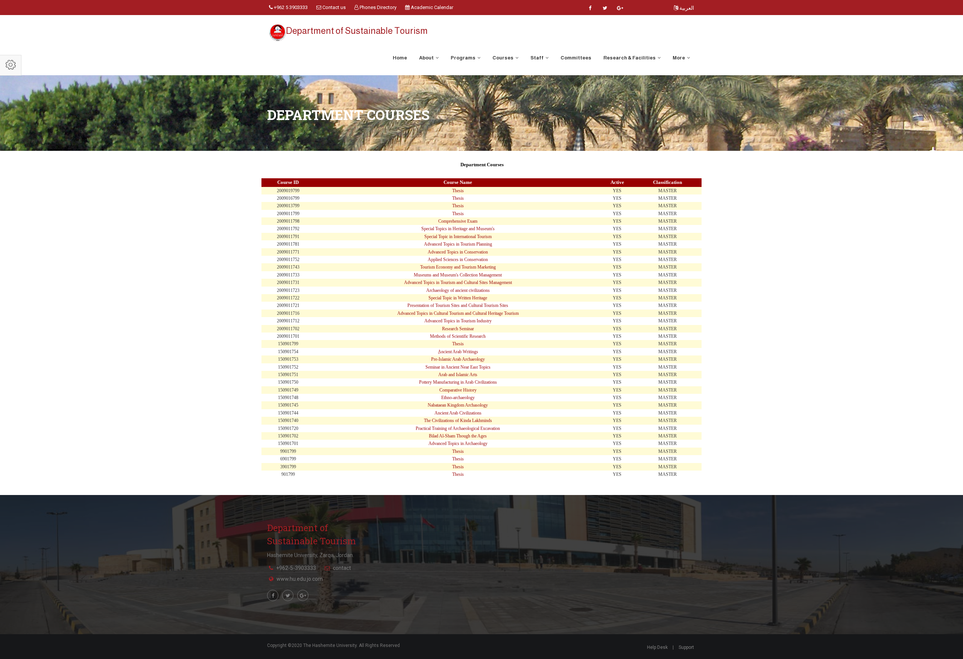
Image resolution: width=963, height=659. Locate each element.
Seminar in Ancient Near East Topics (458, 367)
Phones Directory (377, 7)
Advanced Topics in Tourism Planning (458, 244)
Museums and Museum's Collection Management (458, 275)
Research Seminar (458, 328)
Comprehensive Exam (457, 221)
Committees (575, 58)
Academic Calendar (431, 7)
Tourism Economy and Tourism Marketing (458, 267)
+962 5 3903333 (290, 7)
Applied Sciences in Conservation (458, 259)
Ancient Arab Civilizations (458, 413)
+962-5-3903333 (296, 568)
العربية (686, 8)
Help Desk (657, 647)
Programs (463, 58)
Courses (503, 58)
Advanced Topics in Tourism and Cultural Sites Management (458, 282)
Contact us (333, 7)
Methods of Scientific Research (458, 336)
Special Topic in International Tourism (458, 236)
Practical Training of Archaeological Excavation (458, 428)
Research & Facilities (629, 58)
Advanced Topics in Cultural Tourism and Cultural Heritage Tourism (458, 313)
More (679, 58)
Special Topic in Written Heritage (457, 298)
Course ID (288, 182)
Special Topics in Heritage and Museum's (458, 228)
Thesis (458, 190)
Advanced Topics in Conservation (458, 252)
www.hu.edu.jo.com (299, 579)
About (426, 58)
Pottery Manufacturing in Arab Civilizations (458, 382)
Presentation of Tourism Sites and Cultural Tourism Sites (457, 305)
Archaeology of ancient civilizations (458, 290)
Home (400, 58)
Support (686, 647)
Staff (537, 58)
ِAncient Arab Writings (458, 351)
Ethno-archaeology (458, 397)
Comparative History (458, 390)
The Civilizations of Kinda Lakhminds (458, 420)
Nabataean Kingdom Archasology (458, 405)
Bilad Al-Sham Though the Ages (458, 436)
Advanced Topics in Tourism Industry (458, 320)
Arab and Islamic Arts (457, 374)
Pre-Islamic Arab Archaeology (458, 359)
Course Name (458, 182)
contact (342, 568)
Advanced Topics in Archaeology (458, 443)
